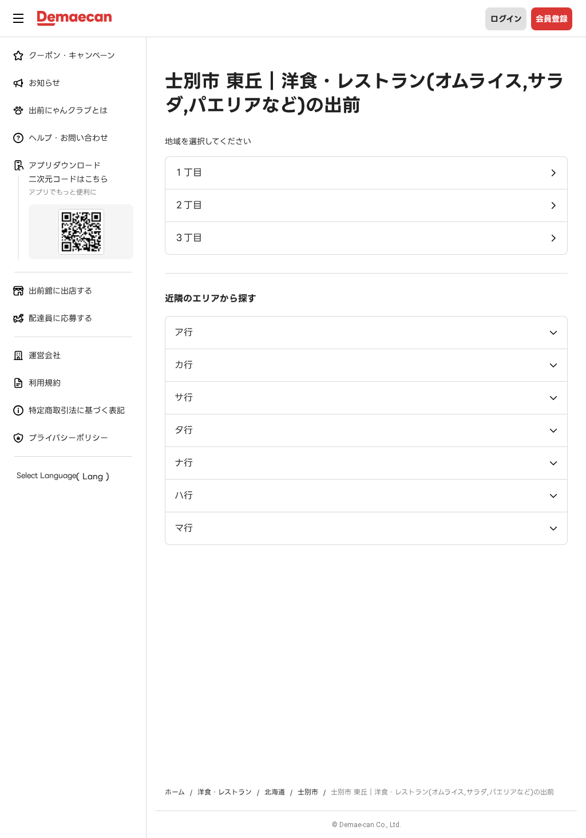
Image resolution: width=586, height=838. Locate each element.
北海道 (274, 792)
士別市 (308, 792)
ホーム (175, 792)
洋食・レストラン (224, 792)
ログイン (506, 19)
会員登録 (552, 19)
